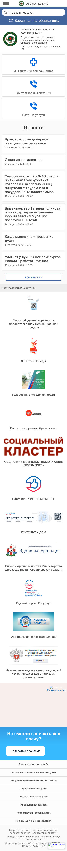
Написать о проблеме (25, 751)
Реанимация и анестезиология (33, 820)
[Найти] (5, 12)
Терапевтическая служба (33, 796)
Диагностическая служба (33, 764)
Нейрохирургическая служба (34, 812)
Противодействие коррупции (18, 288)
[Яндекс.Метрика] (56, 846)
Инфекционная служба (33, 804)
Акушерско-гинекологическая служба (33, 772)
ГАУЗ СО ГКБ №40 (36, 3)
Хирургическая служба (33, 788)
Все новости (33, 277)
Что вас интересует (21, 12)
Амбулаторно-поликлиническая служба (34, 780)
